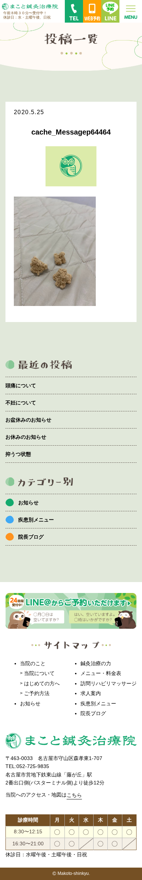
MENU (130, 11)
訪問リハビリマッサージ (108, 683)
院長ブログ (31, 537)
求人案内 (90, 693)
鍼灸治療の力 (95, 663)
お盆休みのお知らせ (28, 420)
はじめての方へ (42, 683)
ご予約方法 (37, 693)
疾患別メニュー (36, 520)
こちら (74, 795)
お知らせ (28, 502)
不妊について (20, 403)
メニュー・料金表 (100, 673)
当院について (39, 673)
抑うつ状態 (18, 454)
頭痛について (20, 385)
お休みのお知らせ (25, 437)
